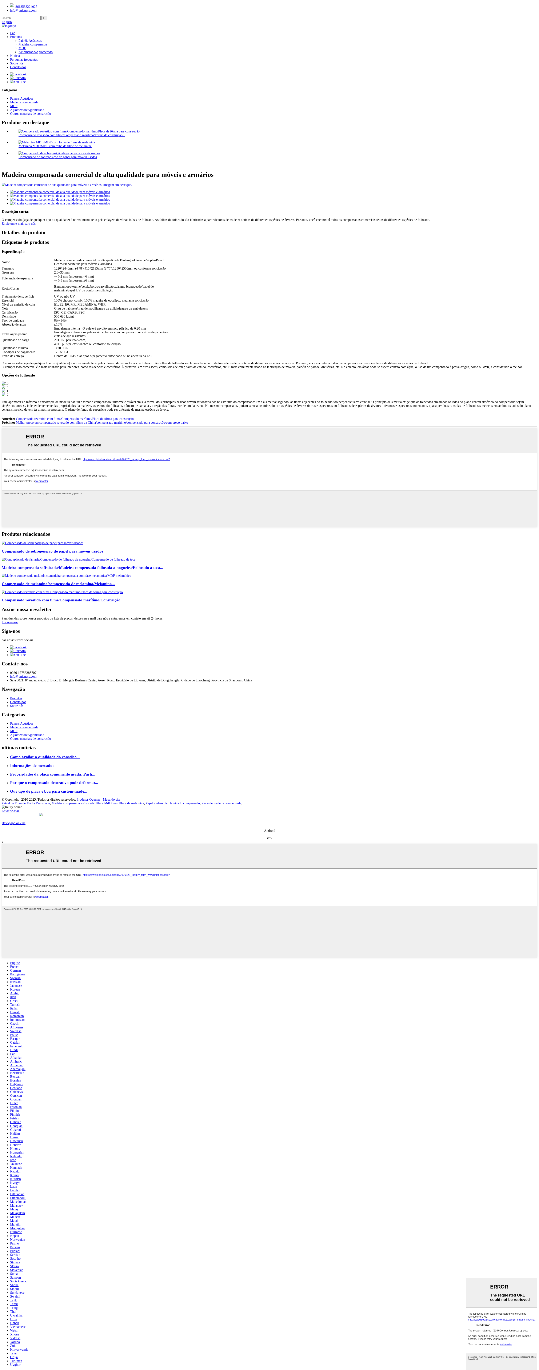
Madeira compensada (33, 44)
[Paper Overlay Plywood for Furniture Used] (42, 543)
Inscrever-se (10, 622)
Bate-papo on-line (13, 823)
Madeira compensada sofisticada (73, 803)
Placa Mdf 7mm (106, 803)
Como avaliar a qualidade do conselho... (45, 757)
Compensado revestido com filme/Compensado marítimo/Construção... (63, 600)
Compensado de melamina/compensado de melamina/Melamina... (58, 584)
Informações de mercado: (32, 765)
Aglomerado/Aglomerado (36, 52)
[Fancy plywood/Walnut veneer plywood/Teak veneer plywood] (68, 559)
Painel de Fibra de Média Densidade (26, 803)
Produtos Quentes (88, 799)
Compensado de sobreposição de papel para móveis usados (58, 157)
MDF (22, 48)
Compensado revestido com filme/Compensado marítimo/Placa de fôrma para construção (75, 419)
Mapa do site (111, 799)
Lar (12, 33)
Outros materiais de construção (30, 113)
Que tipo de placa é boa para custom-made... (48, 791)
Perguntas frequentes (24, 59)
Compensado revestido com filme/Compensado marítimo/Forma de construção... (72, 135)
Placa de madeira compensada (221, 803)
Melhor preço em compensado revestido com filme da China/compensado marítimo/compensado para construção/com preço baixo (102, 422)
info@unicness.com (23, 10)
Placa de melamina (131, 803)
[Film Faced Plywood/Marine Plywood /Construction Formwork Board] (62, 592)
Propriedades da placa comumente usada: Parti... (52, 774)
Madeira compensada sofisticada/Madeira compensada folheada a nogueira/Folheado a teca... (82, 567)
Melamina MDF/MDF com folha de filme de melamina (55, 146)
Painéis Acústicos (30, 40)
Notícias (15, 55)
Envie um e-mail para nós (19, 223)
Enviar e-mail (11, 811)
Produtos (16, 37)
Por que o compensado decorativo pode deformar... (54, 782)
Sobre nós (16, 63)
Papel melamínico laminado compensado (173, 803)
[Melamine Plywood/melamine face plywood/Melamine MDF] (66, 575)
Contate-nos (18, 67)
